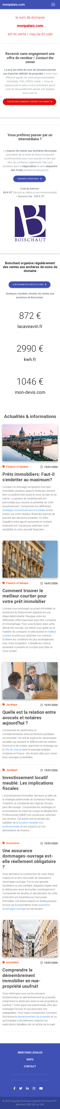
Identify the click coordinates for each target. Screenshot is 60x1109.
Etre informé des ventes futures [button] (28, 285)
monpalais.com (30, 26)
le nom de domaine (30, 17)
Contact (30, 1066)
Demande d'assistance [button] (28, 179)
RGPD (30, 1059)
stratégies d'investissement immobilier (23, 510)
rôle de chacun (13, 749)
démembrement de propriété (34, 1016)
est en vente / (30, 34)
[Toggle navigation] (53, 4)
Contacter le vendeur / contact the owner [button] (28, 102)
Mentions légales (30, 1052)
